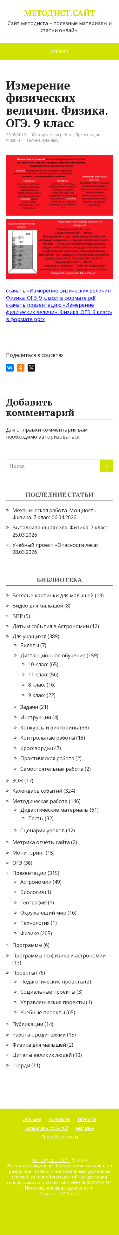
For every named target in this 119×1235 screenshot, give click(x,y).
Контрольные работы (47, 737)
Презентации (88, 135)
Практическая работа (47, 758)
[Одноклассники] (20, 368)
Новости (87, 1119)
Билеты (29, 645)
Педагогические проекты (52, 981)
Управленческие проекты (52, 1002)
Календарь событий (37, 790)
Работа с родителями (39, 1034)
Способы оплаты (59, 1137)
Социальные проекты (47, 991)
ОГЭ (17, 862)
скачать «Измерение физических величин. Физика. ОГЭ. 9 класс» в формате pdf (59, 294)
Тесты (35, 818)
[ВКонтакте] (10, 368)
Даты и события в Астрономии (50, 626)
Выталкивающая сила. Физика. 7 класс (60, 527)
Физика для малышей (39, 1044)
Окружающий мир (43, 912)
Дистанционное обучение (52, 655)
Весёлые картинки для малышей (53, 595)
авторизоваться (58, 436)
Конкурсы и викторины (49, 727)
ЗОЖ (17, 780)
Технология (35, 922)
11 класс (38, 674)
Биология (32, 892)
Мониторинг (28, 852)
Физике (13, 140)
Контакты (59, 1119)
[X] (31, 368)
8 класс (36, 684)
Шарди (21, 1065)
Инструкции (35, 717)
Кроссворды (35, 748)
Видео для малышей (37, 605)
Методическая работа (53, 135)
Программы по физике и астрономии (59, 955)
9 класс (36, 695)
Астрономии (35, 881)
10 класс (38, 664)
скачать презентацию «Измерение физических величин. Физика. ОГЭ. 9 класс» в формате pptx (59, 312)
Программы (27, 945)
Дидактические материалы (54, 809)
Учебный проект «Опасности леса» (55, 544)
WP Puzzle (69, 1194)
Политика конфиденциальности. (60, 1188)
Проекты (23, 972)
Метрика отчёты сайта (41, 842)
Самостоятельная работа (51, 768)
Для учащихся (29, 636)
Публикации (27, 1024)
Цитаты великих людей (42, 1054)
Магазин (85, 1128)
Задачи (29, 706)
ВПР (17, 616)
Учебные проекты (42, 1012)
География (33, 902)
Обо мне (32, 1119)
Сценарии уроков (42, 830)
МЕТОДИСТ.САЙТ (59, 13)
